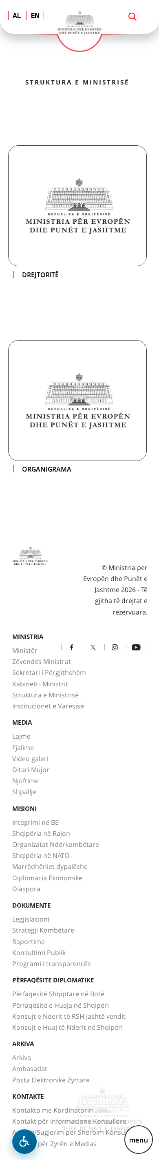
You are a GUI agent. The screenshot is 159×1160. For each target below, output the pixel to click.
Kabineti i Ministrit (40, 683)
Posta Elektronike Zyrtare (51, 1079)
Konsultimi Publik (39, 952)
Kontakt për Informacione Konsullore (69, 1121)
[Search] (132, 17)
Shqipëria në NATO (40, 855)
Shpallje (24, 791)
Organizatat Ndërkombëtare (55, 844)
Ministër (25, 650)
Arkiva (21, 1057)
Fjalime (23, 747)
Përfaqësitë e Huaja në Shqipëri (60, 1005)
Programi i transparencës (51, 963)
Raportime (28, 941)
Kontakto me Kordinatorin (52, 1110)
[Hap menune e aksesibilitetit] (24, 1141)
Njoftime (25, 780)
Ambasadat (29, 1068)
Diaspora (26, 888)
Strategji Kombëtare (43, 930)
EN (35, 16)
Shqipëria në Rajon (41, 833)
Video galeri (30, 758)
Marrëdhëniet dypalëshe (50, 866)
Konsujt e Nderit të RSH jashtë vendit (69, 1016)
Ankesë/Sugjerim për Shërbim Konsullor (73, 1132)
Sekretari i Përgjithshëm (49, 672)
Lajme (21, 736)
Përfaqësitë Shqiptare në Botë (58, 993)
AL (17, 16)
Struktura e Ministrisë (45, 694)
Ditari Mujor (30, 769)
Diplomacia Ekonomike (47, 877)
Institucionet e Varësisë (48, 705)
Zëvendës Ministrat (41, 661)
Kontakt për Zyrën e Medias (54, 1143)
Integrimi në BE (35, 822)
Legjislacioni (30, 919)
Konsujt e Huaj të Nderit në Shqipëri (67, 1027)
